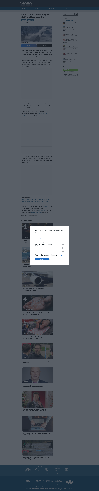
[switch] (62, 244)
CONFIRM (42, 259)
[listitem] (49, 242)
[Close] (67, 228)
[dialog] (49, 245)
